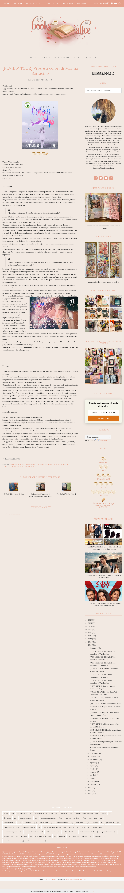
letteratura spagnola (88, 832)
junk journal (93, 818)
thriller (6, 813)
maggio (93, 772)
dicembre (94, 648)
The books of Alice (50, 879)
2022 (90, 632)
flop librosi (7, 818)
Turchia (95, 822)
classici (103, 813)
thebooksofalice (11, 466)
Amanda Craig (9, 836)
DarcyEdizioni (17, 464)
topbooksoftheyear (28, 827)
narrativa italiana (9, 822)
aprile (92, 775)
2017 (90, 787)
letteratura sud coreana (43, 836)
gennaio (93, 784)
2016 (90, 791)
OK (93, 891)
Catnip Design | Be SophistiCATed (75, 879)
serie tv (71, 827)
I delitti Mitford (68, 832)
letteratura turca (62, 822)
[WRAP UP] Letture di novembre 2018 (105, 704)
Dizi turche (27, 822)
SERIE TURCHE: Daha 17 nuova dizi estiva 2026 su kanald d (104, 576)
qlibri (95, 827)
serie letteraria (9, 827)
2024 (90, 626)
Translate (104, 440)
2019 (90, 642)
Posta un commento (13, 514)
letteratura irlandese (80, 836)
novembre (94, 753)
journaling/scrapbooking (44, 813)
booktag (24, 836)
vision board (50, 832)
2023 (90, 629)
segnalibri (98, 836)
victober (64, 813)
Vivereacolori (29, 466)
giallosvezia (110, 822)
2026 (90, 620)
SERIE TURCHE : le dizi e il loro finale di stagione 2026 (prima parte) (104, 548)
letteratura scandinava (72, 818)
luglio (92, 766)
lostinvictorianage (26, 818)
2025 (90, 623)
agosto (93, 763)
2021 (90, 636)
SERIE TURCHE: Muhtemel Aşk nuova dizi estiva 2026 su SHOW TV (104, 604)
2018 (90, 645)
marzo (93, 778)
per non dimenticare (32, 832)
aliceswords (44, 822)
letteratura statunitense (12, 841)
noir (83, 827)
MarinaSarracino (35, 464)
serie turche (80, 822)
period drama (107, 832)
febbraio (93, 781)
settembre (94, 759)
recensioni (63, 464)
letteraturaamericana (34, 841)
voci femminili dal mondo (52, 827)
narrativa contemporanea (84, 813)
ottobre (93, 756)
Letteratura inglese (10, 832)
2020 (90, 639)
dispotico (62, 836)
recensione (51, 464)
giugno (93, 769)
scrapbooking (22, 813)
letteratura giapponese (48, 818)
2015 (90, 794)
